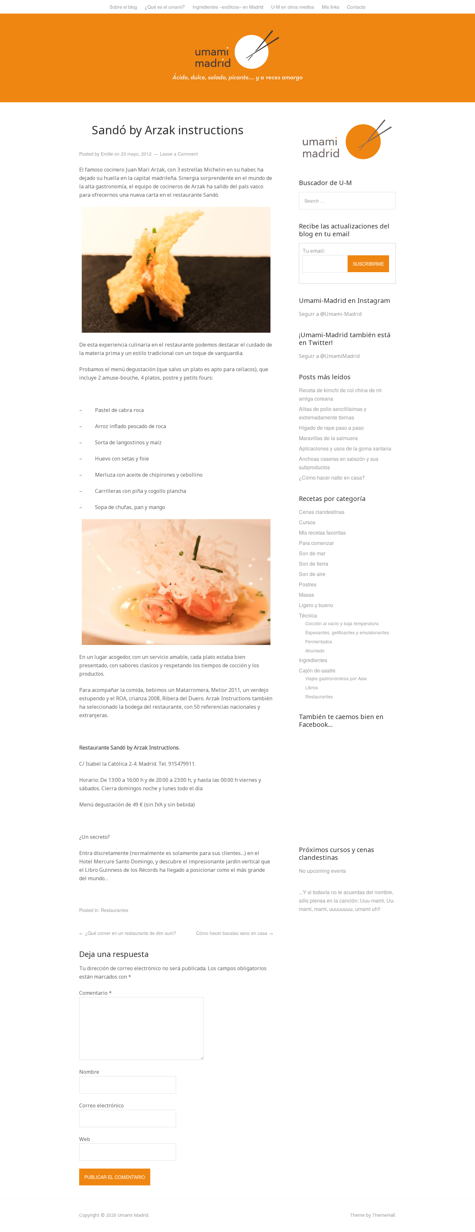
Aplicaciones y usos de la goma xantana (345, 448)
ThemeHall (383, 1215)
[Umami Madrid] (237, 79)
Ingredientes (313, 660)
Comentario (95, 992)
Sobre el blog (123, 6)
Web (84, 1139)
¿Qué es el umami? (165, 6)
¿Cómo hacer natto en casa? (332, 477)
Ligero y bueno (316, 605)
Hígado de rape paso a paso (331, 427)
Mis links (330, 6)
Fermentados (318, 641)
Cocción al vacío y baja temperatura (342, 623)
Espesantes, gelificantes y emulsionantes (347, 632)
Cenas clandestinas (321, 512)
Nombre (89, 1071)
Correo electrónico (101, 1105)
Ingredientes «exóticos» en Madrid (228, 6)
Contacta (356, 6)
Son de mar (312, 553)
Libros (311, 687)
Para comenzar (316, 543)
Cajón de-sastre (317, 670)
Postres (307, 584)
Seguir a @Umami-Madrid (330, 313)
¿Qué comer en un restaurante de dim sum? (127, 933)
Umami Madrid (133, 1215)
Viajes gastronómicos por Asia (336, 678)
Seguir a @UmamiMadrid (329, 356)
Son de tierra (313, 563)
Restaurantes (114, 910)
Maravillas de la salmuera (328, 438)
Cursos (307, 522)
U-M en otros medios (292, 6)
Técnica (308, 615)
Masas (306, 594)
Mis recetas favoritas (322, 532)
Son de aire (312, 574)
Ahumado (315, 650)
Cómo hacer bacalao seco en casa (234, 933)
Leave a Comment (179, 153)
